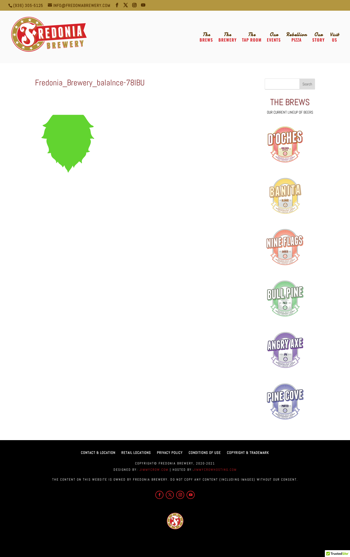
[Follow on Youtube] (190, 495)
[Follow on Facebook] (159, 495)
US (334, 37)
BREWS (206, 37)
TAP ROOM (251, 37)
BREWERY (227, 37)
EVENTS (274, 37)
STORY (318, 37)
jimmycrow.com (153, 469)
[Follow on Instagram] (180, 495)
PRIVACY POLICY (170, 452)
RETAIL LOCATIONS (136, 452)
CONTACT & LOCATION (98, 452)
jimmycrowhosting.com (215, 469)
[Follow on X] (170, 495)
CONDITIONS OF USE (205, 452)
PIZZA (296, 37)
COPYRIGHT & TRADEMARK (248, 452)
